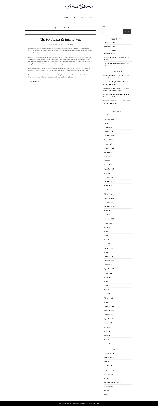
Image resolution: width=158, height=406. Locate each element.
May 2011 (107, 285)
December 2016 (109, 148)
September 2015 (109, 169)
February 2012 (108, 248)
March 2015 (107, 173)
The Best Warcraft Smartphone (60, 39)
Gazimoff (70, 44)
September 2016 (109, 152)
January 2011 (108, 302)
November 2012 (109, 219)
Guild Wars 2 (108, 366)
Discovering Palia (109, 42)
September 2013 (109, 206)
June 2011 (107, 281)
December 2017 (109, 131)
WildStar (106, 395)
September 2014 (109, 181)
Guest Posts (107, 361)
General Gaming (109, 357)
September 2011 (109, 269)
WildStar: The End (109, 46)
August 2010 (108, 323)
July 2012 (107, 227)
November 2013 (109, 198)
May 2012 (107, 235)
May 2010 (107, 335)
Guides (73, 17)
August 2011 (108, 273)
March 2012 (107, 244)
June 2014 (107, 190)
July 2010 (107, 327)
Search (105, 27)
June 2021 (107, 115)
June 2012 (107, 231)
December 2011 (109, 256)
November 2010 (109, 310)
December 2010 (109, 306)
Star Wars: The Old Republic (112, 382)
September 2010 (109, 319)
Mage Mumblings (109, 370)
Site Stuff (107, 378)
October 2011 (108, 265)
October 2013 (108, 202)
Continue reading (33, 81)
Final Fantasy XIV (109, 353)
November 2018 (109, 119)
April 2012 (107, 240)
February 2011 (108, 298)
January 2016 (108, 161)
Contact (91, 17)
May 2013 (107, 215)
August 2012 (108, 223)
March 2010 (107, 344)
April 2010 (107, 339)
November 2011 (109, 260)
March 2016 (107, 156)
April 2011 (107, 289)
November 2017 (109, 135)
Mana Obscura (79, 7)
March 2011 (107, 294)
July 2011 (107, 277)
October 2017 (108, 140)
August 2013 (108, 210)
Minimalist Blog (84, 403)
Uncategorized (108, 386)
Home (65, 17)
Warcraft (106, 391)
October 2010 (108, 314)
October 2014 (108, 177)
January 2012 (108, 252)
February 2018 (108, 123)
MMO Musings (108, 374)
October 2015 (108, 165)
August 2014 (108, 185)
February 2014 (108, 194)
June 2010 (107, 331)
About (82, 17)
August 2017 (108, 144)
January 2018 (108, 127)
